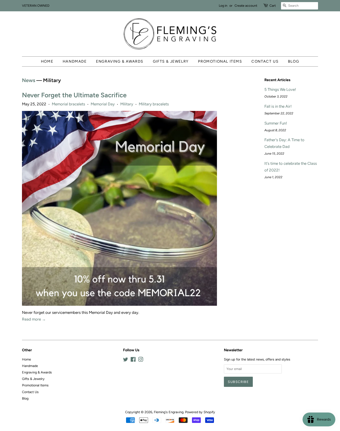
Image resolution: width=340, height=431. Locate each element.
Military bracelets (154, 104)
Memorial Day (103, 104)
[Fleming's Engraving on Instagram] (140, 360)
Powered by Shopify (200, 412)
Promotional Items (220, 61)
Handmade (75, 61)
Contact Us (264, 61)
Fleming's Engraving (168, 412)
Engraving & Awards (119, 61)
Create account (246, 6)
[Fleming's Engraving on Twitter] (125, 360)
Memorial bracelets (68, 104)
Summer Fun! (275, 123)
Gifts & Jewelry (171, 61)
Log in (223, 6)
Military (126, 104)
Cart (272, 6)
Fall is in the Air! (278, 106)
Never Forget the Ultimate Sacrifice (74, 95)
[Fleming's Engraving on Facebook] (133, 360)
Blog (293, 61)
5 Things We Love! (280, 89)
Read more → (34, 319)
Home (47, 61)
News (28, 80)
